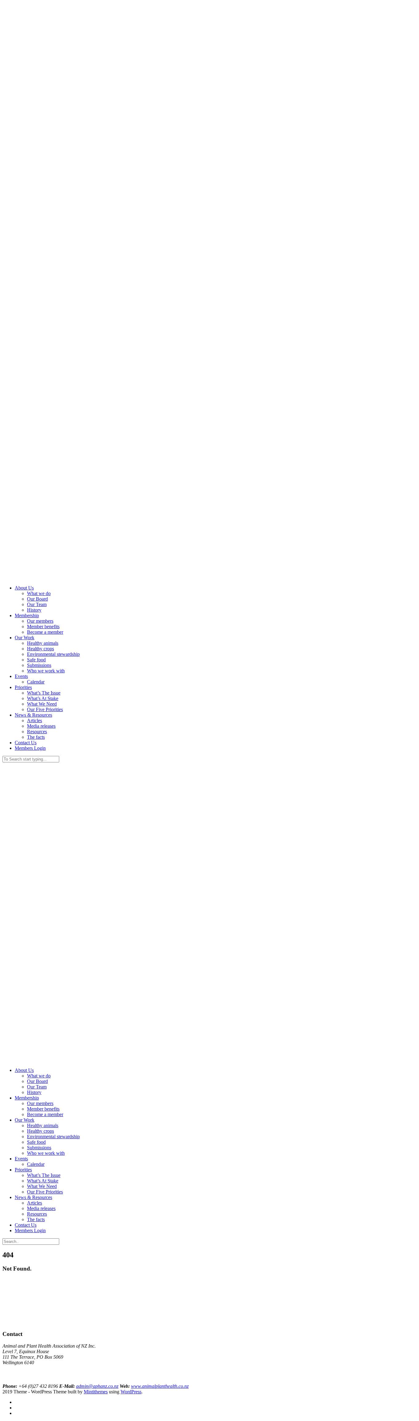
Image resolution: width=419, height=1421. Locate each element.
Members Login (30, 748)
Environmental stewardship (53, 654)
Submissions (39, 665)
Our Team (37, 604)
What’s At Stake (42, 698)
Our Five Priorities (45, 709)
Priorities (23, 687)
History (34, 610)
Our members (40, 621)
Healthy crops (40, 648)
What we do (39, 593)
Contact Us (26, 742)
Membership (27, 615)
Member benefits (43, 626)
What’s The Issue (43, 692)
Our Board (37, 598)
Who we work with (46, 670)
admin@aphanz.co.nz (97, 1386)
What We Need (42, 704)
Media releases (41, 726)
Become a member (45, 632)
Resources (37, 731)
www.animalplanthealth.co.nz (160, 1386)
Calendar (35, 681)
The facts (36, 737)
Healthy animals (42, 643)
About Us (24, 587)
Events (21, 676)
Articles (34, 720)
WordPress (131, 1391)
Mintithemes (96, 1391)
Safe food (36, 659)
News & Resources (33, 715)
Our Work (24, 637)
